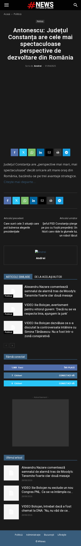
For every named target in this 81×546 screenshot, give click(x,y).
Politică (17, 14)
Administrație (33, 534)
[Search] (75, 5)
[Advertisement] (40, 109)
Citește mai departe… (20, 182)
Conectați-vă (67, 375)
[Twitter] (23, 152)
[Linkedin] (40, 152)
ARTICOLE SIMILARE (18, 276)
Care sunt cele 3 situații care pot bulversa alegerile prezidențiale (21, 227)
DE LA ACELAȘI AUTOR (48, 276)
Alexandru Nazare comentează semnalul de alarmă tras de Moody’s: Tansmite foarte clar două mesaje (50, 291)
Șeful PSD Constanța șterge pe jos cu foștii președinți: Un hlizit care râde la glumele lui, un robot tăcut (59, 229)
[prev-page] (6, 345)
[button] (6, 5)
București (49, 534)
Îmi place (69, 367)
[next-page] (12, 345)
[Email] (49, 152)
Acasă (7, 14)
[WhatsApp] (32, 152)
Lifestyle (62, 534)
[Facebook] (14, 152)
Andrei (38, 65)
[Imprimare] (58, 152)
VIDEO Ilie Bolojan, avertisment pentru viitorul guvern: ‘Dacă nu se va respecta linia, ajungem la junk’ (50, 309)
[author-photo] (40, 251)
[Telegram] (66, 152)
